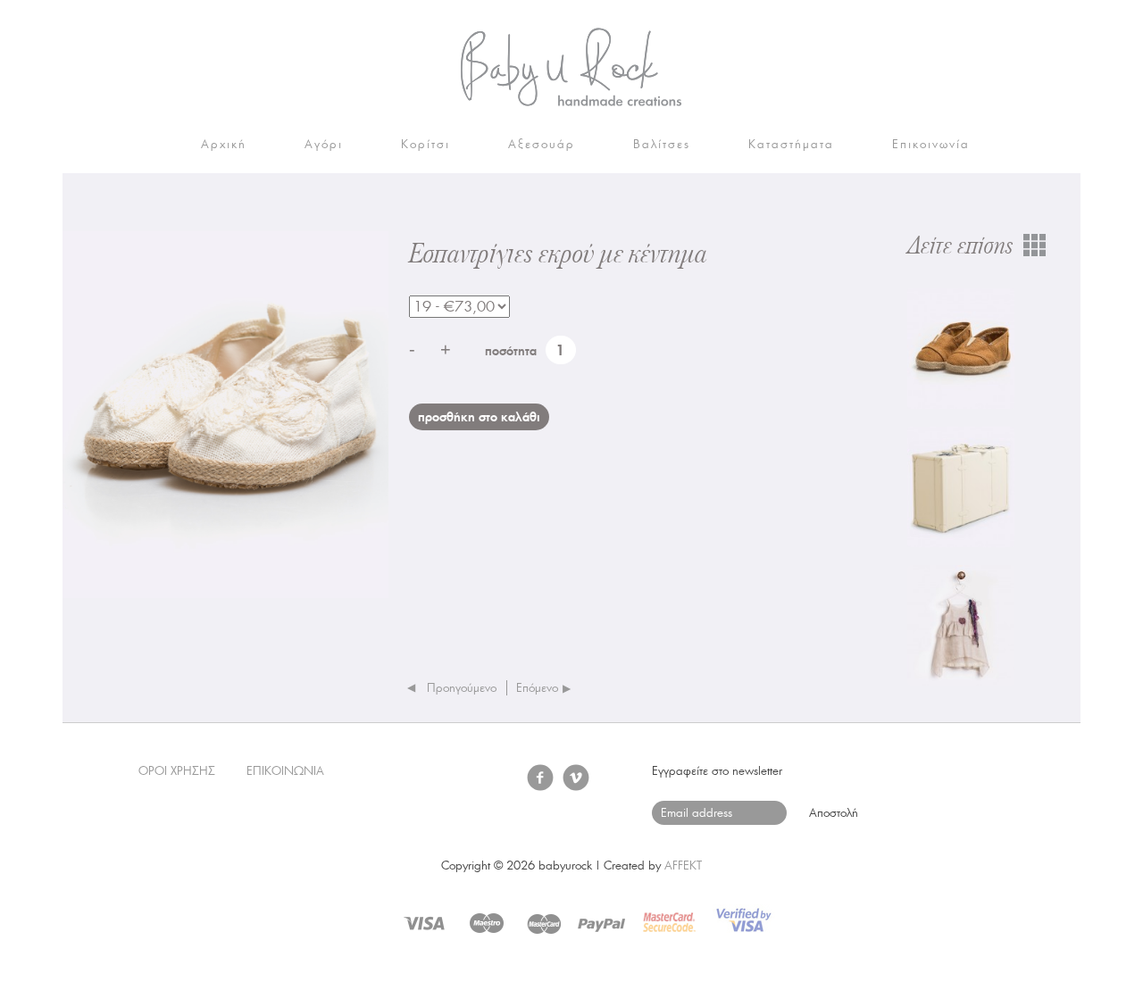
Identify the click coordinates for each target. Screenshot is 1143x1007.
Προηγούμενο (461, 687)
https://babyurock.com (571, 67)
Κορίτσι (425, 144)
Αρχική (223, 144)
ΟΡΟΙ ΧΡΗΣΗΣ (176, 770)
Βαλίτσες (661, 144)
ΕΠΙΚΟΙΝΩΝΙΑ (285, 770)
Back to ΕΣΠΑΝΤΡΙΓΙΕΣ (1034, 245)
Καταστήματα (791, 144)
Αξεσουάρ (541, 144)
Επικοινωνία (931, 144)
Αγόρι (324, 144)
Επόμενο (537, 687)
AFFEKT (683, 865)
